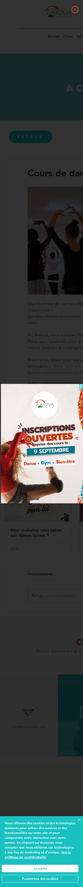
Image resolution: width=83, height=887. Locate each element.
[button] (74, 10)
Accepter (40, 868)
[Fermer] (76, 822)
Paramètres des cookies (40, 879)
